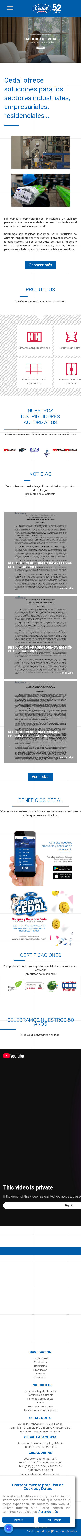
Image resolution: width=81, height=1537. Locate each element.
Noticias (40, 474)
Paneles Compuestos (40, 1398)
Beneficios (40, 1365)
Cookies (72, 1531)
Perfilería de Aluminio (40, 1394)
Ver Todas (40, 776)
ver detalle (66, 588)
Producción (40, 1369)
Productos (40, 290)
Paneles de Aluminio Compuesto (34, 381)
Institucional (40, 1358)
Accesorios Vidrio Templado (40, 1410)
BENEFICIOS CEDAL (40, 800)
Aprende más (48, 1512)
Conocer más (40, 265)
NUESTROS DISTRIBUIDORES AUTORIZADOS (40, 416)
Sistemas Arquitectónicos (34, 347)
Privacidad (58, 1531)
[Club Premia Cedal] (40, 945)
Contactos (40, 1377)
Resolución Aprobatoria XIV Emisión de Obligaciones (33, 734)
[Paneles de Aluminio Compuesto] (34, 370)
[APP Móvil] (40, 885)
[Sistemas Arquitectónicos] (40, 62)
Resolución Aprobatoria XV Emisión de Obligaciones (40, 565)
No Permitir (54, 1519)
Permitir (18, 1519)
